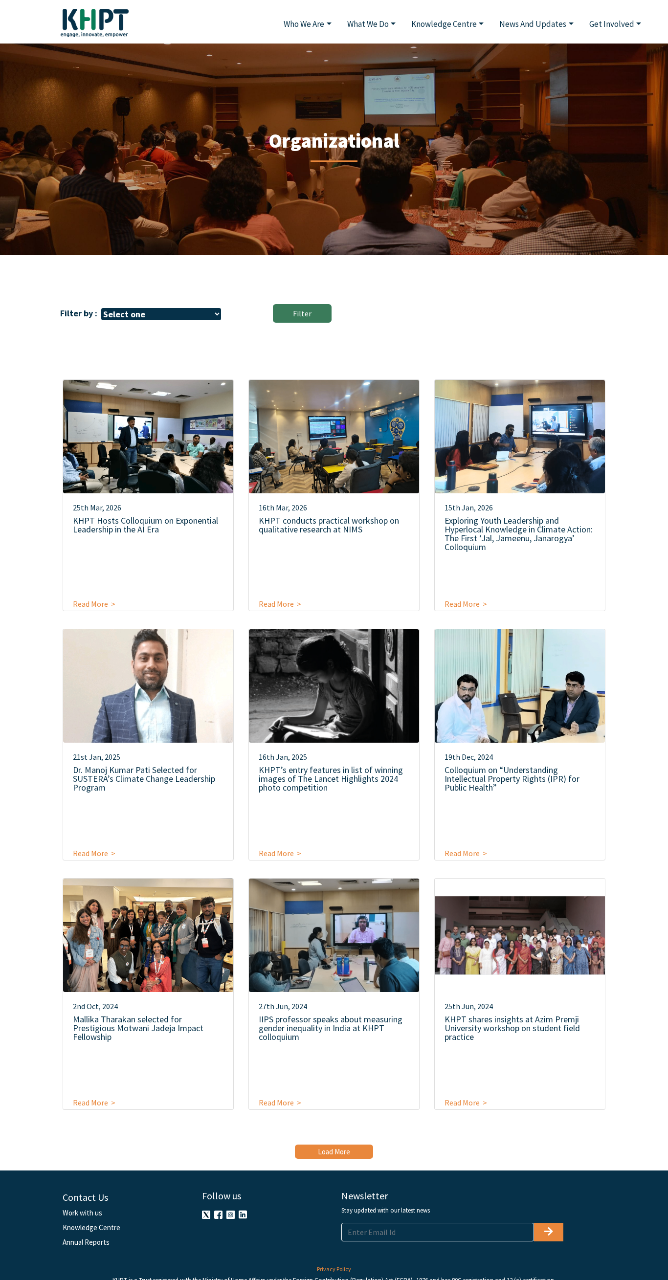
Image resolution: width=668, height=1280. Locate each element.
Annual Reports (86, 1242)
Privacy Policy (334, 1269)
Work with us (82, 1212)
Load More (334, 1151)
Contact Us (85, 1197)
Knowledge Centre (91, 1227)
